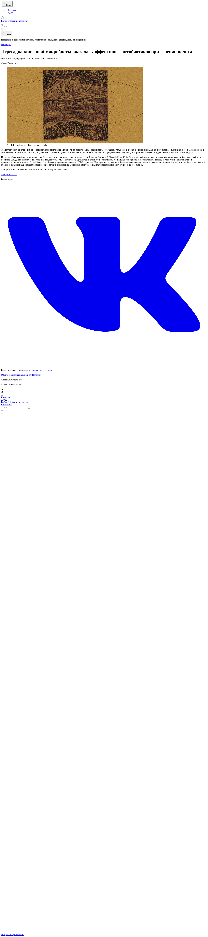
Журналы (11, 10)
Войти (4, 21)
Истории (36, 375)
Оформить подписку (18, 21)
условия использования (40, 370)
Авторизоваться (9, 174)
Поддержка (14, 375)
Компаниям (26, 375)
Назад (8, 5)
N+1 (3, 44)
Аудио (10, 12)
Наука (8, 44)
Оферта (4, 375)
